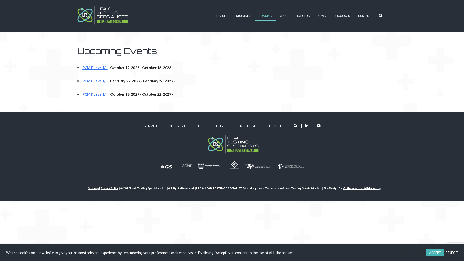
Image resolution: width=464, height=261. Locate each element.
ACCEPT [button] (435, 252)
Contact (364, 15)
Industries (243, 15)
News (321, 15)
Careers (303, 15)
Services (221, 15)
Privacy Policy (109, 188)
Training (265, 15)
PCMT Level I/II (95, 67)
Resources (342, 15)
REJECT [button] (451, 253)
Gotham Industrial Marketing (362, 188)
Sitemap (93, 188)
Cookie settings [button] (411, 253)
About (284, 15)
